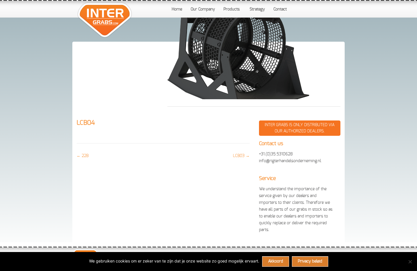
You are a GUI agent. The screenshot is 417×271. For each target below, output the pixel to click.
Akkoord (275, 261)
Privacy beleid (310, 261)
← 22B (83, 156)
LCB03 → (241, 156)
